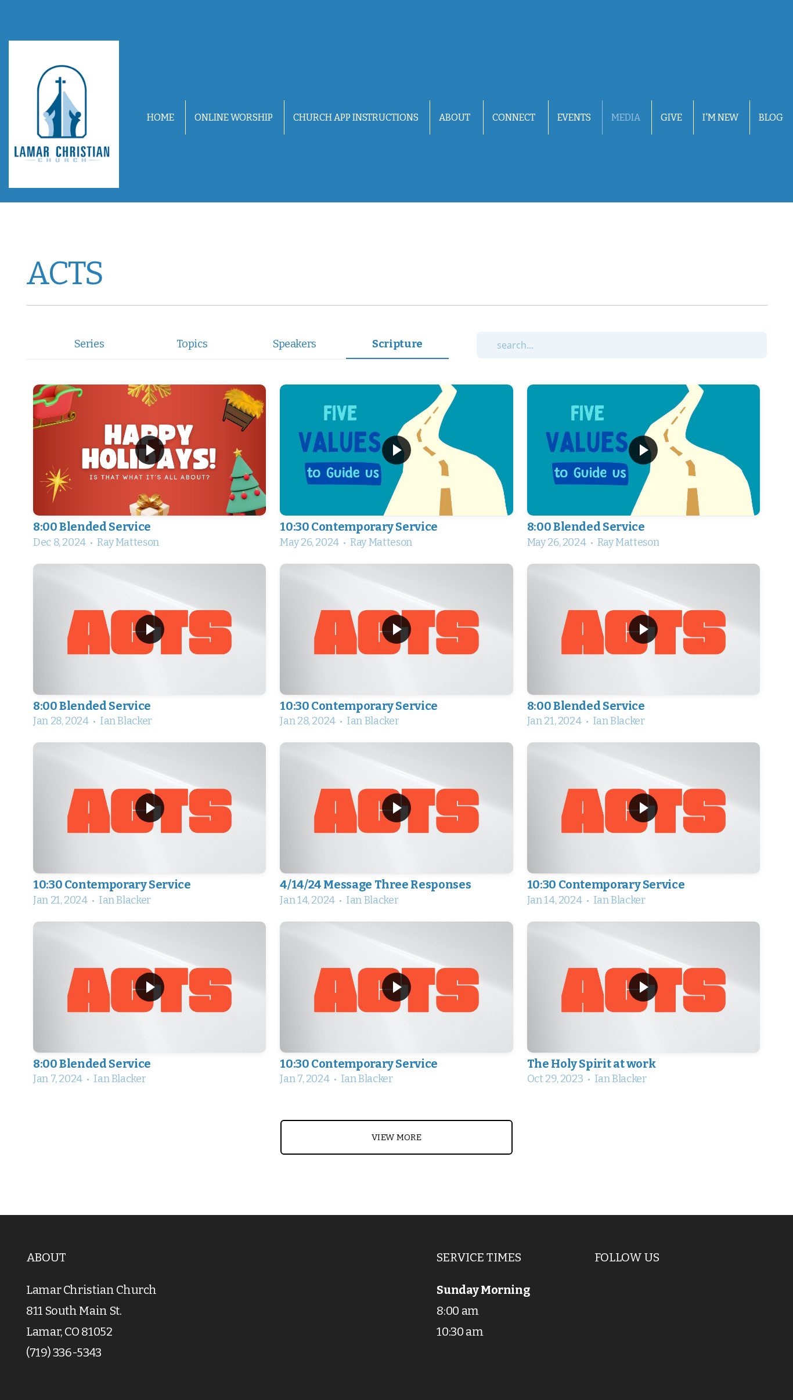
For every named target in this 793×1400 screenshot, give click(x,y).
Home (160, 117)
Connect (514, 117)
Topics (192, 344)
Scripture (397, 344)
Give (671, 117)
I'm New (720, 117)
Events (574, 117)
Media (625, 117)
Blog (771, 117)
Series (89, 344)
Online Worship (233, 117)
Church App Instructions (356, 117)
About (455, 117)
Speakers (294, 344)
